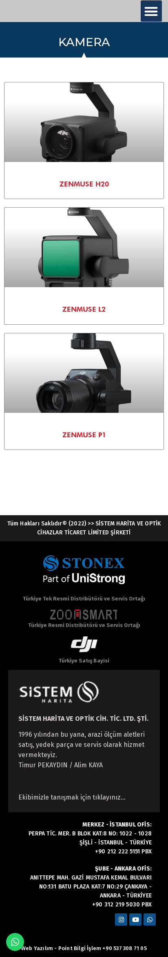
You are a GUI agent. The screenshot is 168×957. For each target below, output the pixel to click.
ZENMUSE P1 (84, 435)
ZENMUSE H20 (84, 184)
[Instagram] (121, 919)
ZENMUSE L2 (84, 309)
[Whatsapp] (150, 919)
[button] (151, 11)
